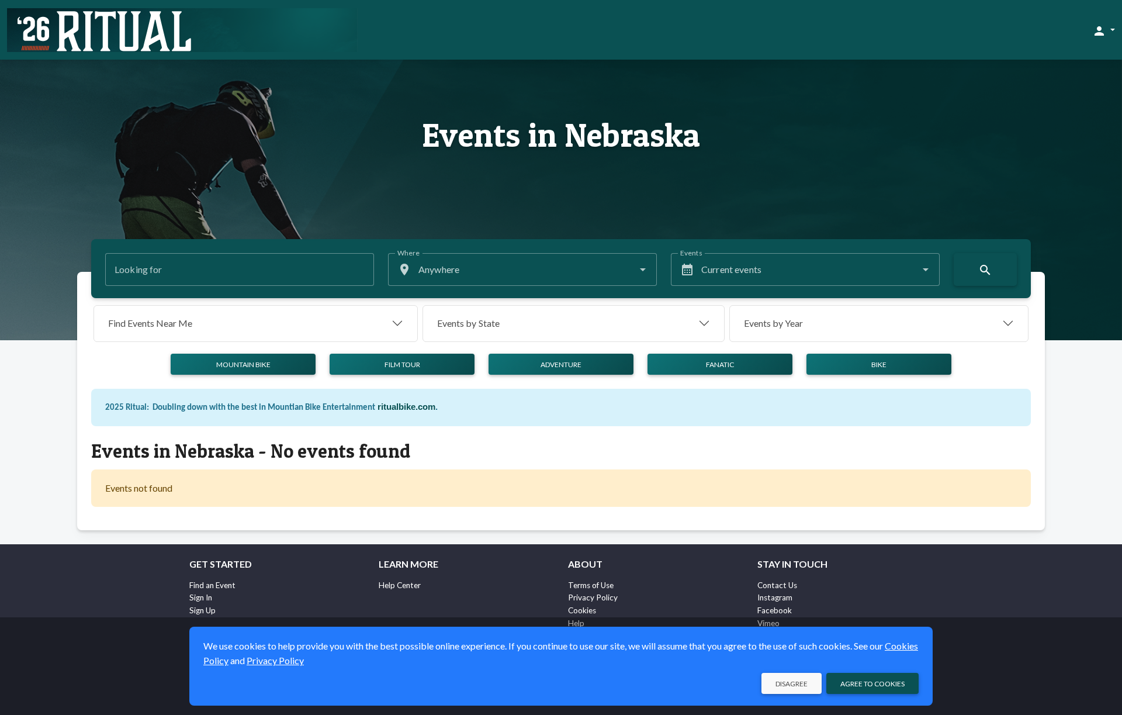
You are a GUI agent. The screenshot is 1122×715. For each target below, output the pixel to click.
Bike (878, 364)
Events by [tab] (468, 323)
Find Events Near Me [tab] (150, 323)
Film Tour (402, 364)
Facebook (774, 610)
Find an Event (212, 585)
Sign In (200, 597)
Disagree (791, 683)
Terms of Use (591, 585)
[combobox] (522, 269)
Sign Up (202, 610)
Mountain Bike (243, 364)
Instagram (774, 597)
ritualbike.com (406, 407)
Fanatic (720, 364)
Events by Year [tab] (773, 323)
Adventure (561, 364)
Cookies (582, 610)
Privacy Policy (593, 597)
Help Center (400, 585)
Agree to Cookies (872, 683)
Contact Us (777, 585)
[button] (1103, 30)
